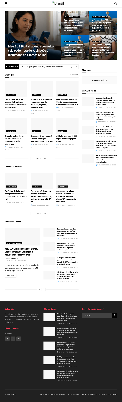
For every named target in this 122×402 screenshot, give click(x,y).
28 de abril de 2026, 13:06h (66, 205)
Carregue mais (42, 158)
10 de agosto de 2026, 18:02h (103, 35)
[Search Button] (115, 3)
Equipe (103, 394)
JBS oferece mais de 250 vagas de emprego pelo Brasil (66, 139)
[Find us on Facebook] (7, 339)
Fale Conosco (112, 394)
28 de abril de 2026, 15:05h (41, 205)
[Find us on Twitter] (13, 339)
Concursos (11, 186)
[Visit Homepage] (60, 3)
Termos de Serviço (73, 394)
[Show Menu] (6, 3)
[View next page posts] (44, 289)
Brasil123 (13, 394)
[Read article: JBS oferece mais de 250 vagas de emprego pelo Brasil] (67, 126)
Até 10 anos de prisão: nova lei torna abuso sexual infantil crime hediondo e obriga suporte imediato (103, 50)
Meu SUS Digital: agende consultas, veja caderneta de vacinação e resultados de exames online (31, 51)
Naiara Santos (16, 59)
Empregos (74, 75)
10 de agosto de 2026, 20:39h (75, 35)
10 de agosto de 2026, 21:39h (33, 59)
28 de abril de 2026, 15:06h (15, 202)
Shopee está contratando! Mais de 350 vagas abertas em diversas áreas (42, 139)
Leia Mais (11, 275)
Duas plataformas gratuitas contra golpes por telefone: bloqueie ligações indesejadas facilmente (73, 25)
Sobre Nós (43, 394)
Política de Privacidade (57, 394)
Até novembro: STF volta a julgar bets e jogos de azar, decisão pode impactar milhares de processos (102, 25)
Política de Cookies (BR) (90, 394)
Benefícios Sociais (16, 42)
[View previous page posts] (39, 289)
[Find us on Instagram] (18, 339)
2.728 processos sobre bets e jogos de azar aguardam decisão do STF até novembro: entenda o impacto (75, 50)
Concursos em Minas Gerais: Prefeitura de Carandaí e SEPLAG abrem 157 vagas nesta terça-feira (66, 196)
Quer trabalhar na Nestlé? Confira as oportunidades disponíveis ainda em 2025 (67, 102)
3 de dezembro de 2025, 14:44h (16, 110)
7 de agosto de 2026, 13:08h (103, 59)
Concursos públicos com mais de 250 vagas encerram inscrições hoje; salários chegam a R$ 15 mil (41, 196)
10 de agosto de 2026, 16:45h (75, 59)
